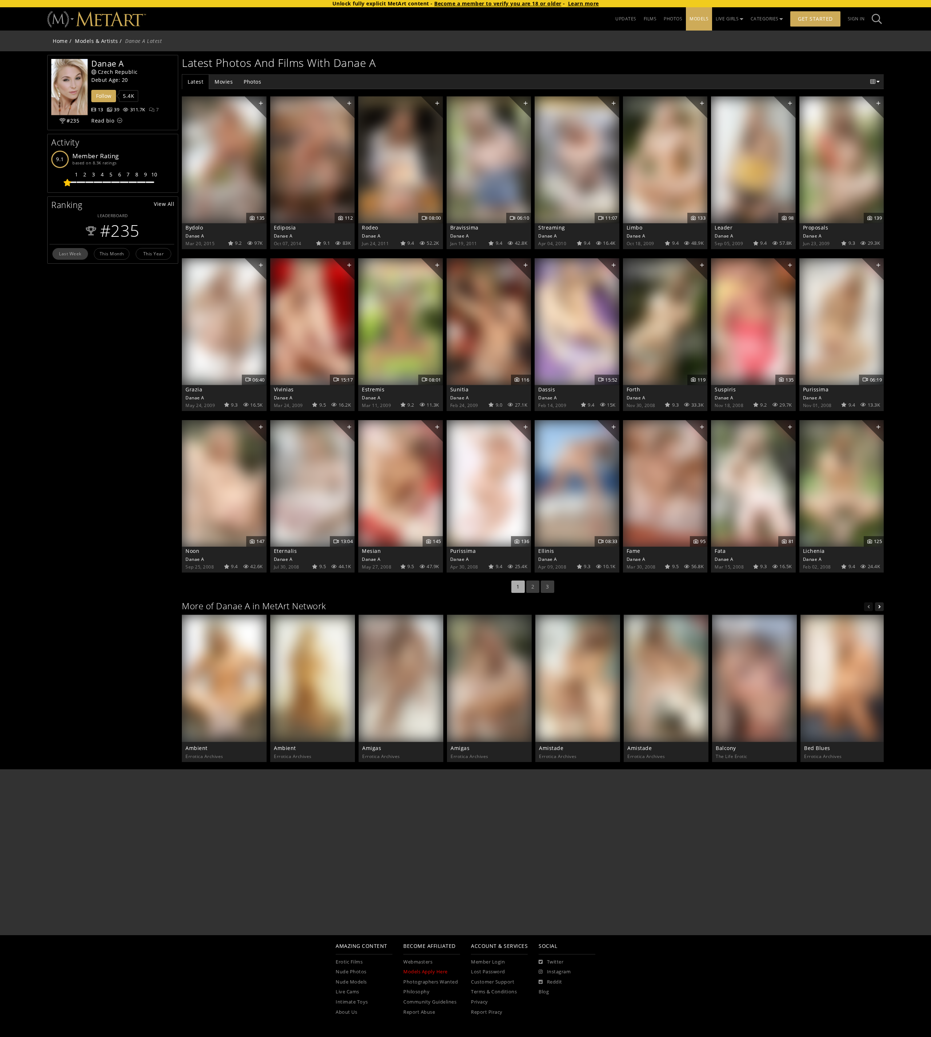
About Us (346, 1012)
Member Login (488, 962)
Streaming (551, 227)
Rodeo (370, 227)
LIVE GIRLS (727, 19)
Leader (723, 227)
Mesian (371, 550)
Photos (252, 81)
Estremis (373, 389)
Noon (192, 550)
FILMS (650, 19)
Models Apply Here (425, 972)
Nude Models (351, 982)
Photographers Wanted (430, 982)
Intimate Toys (352, 1002)
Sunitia (459, 389)
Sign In (856, 19)
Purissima (816, 389)
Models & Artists (96, 40)
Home (60, 40)
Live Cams (347, 992)
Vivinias (284, 389)
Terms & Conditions (494, 992)
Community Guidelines (429, 1002)
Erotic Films (349, 962)
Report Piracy (487, 1012)
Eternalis (285, 550)
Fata (720, 550)
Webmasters (417, 962)
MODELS (699, 19)
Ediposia (285, 227)
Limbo (635, 227)
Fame (633, 550)
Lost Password (488, 972)
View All (164, 203)
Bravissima (464, 227)
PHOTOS (673, 19)
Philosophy (416, 992)
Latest (195, 81)
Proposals (815, 227)
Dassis (546, 389)
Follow (103, 95)
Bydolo (194, 227)
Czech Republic (118, 71)
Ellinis (546, 550)
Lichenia (814, 550)
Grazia (193, 389)
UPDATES (625, 19)
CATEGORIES (765, 19)
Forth (633, 389)
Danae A (194, 236)
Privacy (479, 1002)
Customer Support (492, 982)
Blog (544, 992)
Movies (224, 81)
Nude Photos (351, 972)
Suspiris (725, 389)
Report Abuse (419, 1012)
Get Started (815, 18)
